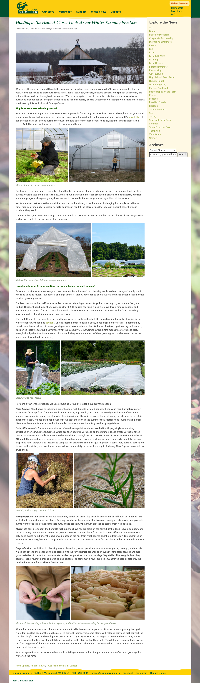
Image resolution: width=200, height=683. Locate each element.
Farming (153, 59)
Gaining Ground (27, 7)
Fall (151, 48)
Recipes (153, 105)
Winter (73, 665)
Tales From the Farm (58, 665)
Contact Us (177, 8)
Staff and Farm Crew (160, 120)
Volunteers (155, 134)
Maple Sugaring (157, 84)
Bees (152, 31)
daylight (50, 322)
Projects (153, 98)
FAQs (174, 14)
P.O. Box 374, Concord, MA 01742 (51, 673)
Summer (153, 123)
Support (81, 11)
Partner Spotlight (158, 88)
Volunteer (65, 11)
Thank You (154, 130)
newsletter (134, 117)
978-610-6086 (80, 673)
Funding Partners (158, 66)
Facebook (128, 673)
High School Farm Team (162, 77)
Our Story (48, 11)
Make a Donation (179, 3)
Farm (152, 52)
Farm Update (22, 665)
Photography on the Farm (162, 91)
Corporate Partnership (161, 38)
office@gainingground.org (105, 673)
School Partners (158, 109)
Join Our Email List (23, 680)
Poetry (152, 95)
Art (151, 27)
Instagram (141, 673)
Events (152, 45)
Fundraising (155, 70)
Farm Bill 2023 (157, 56)
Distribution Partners (160, 41)
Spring (152, 116)
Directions (176, 11)
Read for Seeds (157, 102)
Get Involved (156, 73)
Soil (151, 113)
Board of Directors (159, 34)
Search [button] (182, 154)
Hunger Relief (38, 665)
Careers (116, 11)
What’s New (98, 11)
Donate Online (158, 673)
